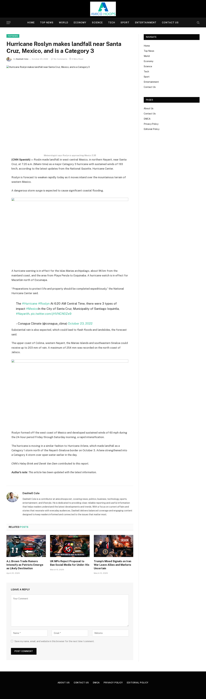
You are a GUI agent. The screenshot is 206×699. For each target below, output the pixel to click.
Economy (80, 22)
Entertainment (146, 22)
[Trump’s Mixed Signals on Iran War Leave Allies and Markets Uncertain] (113, 546)
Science (97, 22)
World (63, 22)
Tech (111, 22)
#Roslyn (44, 303)
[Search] (198, 22)
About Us (148, 108)
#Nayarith (22, 313)
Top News (46, 22)
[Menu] (8, 22)
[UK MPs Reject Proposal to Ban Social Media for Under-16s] (69, 546)
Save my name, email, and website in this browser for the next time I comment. (54, 641)
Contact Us (170, 22)
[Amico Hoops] (103, 9)
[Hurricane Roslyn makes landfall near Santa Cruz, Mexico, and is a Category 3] (69, 106)
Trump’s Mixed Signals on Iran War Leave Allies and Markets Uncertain (112, 565)
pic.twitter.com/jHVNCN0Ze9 (51, 313)
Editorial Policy (151, 129)
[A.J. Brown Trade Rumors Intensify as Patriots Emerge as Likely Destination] (26, 546)
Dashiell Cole (22, 59)
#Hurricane (29, 303)
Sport (125, 22)
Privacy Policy (151, 124)
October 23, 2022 (80, 323)
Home (31, 22)
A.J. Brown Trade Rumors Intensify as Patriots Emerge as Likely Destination (24, 565)
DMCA (147, 118)
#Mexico (32, 308)
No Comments (60, 59)
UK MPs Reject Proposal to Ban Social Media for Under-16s (69, 563)
